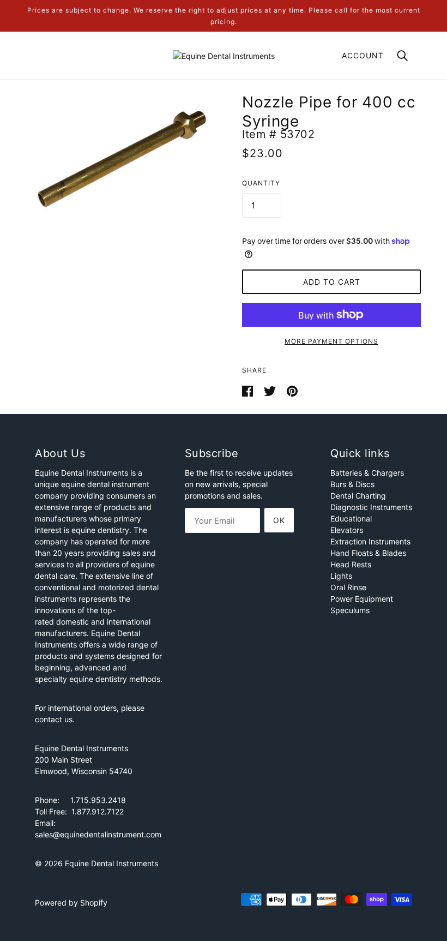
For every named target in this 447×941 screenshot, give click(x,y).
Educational (351, 518)
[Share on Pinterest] (292, 390)
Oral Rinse (348, 587)
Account (363, 55)
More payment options (331, 341)
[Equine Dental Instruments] (224, 54)
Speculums (350, 610)
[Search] (402, 54)
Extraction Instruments (370, 541)
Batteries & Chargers (367, 472)
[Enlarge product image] (121, 160)
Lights (341, 575)
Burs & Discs (352, 484)
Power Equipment (361, 598)
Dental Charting (358, 495)
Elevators (346, 530)
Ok (279, 520)
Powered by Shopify (71, 902)
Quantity (261, 183)
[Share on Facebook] (248, 390)
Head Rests (350, 564)
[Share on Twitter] (270, 390)
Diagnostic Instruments (371, 507)
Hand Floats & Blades (368, 553)
